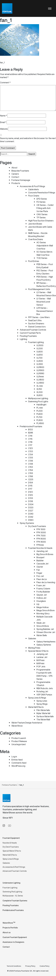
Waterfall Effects (36, 707)
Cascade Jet (42, 563)
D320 (30, 507)
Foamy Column (43, 588)
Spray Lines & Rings (37, 697)
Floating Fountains (28, 336)
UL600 (39, 351)
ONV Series (41, 214)
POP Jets (40, 666)
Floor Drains (33, 195)
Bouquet (40, 557)
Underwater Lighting (11, 882)
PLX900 (40, 423)
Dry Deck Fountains (37, 526)
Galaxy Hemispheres (45, 641)
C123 (30, 448)
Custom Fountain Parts (30, 332)
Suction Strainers (36, 323)
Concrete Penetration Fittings (41, 192)
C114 (30, 435)
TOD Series (41, 258)
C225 (30, 479)
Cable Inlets (33, 189)
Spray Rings (42, 703)
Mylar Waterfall (43, 713)
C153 (30, 467)
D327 (30, 510)
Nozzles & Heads (10, 842)
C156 (30, 476)
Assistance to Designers (13, 942)
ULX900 (40, 382)
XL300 (39, 392)
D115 (30, 485)
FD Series (40, 201)
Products (15, 183)
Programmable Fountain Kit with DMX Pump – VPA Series (44, 674)
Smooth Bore (42, 626)
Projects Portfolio (10, 927)
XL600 (39, 395)
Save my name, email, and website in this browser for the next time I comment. (28, 140)
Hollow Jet (41, 597)
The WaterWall (43, 719)
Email (3, 122)
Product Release (19, 741)
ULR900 (40, 370)
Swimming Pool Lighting (12, 891)
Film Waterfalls (43, 710)
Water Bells (41, 635)
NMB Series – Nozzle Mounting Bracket (37, 235)
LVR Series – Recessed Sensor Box (44, 311)
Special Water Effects (38, 650)
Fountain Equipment (11, 838)
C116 (30, 442)
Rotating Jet (42, 691)
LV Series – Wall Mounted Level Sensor (43, 301)
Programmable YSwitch (43, 684)
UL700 (39, 357)
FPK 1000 (40, 529)
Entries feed (17, 759)
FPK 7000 (41, 535)
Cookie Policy (44, 966)
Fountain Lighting (36, 342)
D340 (30, 513)
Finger (39, 573)
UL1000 (39, 345)
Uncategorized (18, 744)
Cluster (39, 566)
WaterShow (17, 725)
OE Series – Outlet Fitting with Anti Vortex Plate (45, 208)
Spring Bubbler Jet (45, 629)
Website (4, 128)
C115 (30, 438)
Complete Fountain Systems (15, 900)
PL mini (39, 407)
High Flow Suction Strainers (41, 220)
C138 (30, 463)
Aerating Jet (42, 551)
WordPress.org (18, 765)
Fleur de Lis (41, 579)
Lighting (23, 339)
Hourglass (41, 601)
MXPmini (40, 663)
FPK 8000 (41, 538)
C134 (30, 454)
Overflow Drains (35, 239)
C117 (30, 445)
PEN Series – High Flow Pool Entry (44, 278)
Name (3, 115)
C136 (30, 460)
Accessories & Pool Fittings (32, 186)
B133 (30, 429)
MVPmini (40, 660)
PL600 (39, 414)
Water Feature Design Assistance (26, 722)
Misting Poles (34, 647)
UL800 (39, 360)
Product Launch (18, 738)
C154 (30, 470)
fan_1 (2, 62)
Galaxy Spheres (43, 644)
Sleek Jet (40, 622)
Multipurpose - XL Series (13, 895)
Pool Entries (33, 261)
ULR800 (40, 367)
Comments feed (18, 762)
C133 (30, 451)
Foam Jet (40, 585)
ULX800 (40, 379)
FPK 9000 (41, 541)
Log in (14, 756)
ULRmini (40, 376)
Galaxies (32, 638)
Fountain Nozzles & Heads (40, 548)
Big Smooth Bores (44, 554)
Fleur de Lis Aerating (45, 582)
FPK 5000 (41, 532)
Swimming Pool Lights (38, 401)
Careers (15, 173)
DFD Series (41, 198)
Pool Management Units (39, 289)
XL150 (39, 389)
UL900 (39, 364)
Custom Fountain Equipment (15, 937)
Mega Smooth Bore (45, 610)
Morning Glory (42, 613)
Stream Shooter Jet (45, 632)
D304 (30, 504)
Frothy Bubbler (43, 591)
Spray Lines (41, 700)
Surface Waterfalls (45, 716)
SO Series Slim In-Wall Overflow (44, 253)
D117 (30, 488)
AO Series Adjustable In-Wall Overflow (44, 245)
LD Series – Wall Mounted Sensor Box (46, 294)
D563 (30, 520)
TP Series (41, 217)
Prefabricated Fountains (31, 426)
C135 (30, 457)
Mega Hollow (42, 607)
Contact (15, 177)
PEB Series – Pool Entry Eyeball (44, 266)
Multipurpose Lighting (38, 398)
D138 (30, 501)
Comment (5, 82)
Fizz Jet (40, 576)
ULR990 (40, 373)
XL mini (39, 385)
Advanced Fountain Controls (33, 329)
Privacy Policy (30, 966)
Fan (38, 569)
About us (7, 932)
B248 (30, 432)
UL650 (39, 354)
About (14, 167)
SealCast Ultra (35, 320)
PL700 (39, 417)
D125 (30, 495)
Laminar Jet (41, 657)
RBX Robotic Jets (44, 688)
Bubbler (40, 560)
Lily (37, 604)
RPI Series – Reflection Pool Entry (46, 284)
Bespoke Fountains (20, 170)
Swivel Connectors (37, 326)
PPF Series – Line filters (39, 317)
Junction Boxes (35, 223)
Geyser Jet (41, 594)
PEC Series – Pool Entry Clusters (44, 272)
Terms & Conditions (14, 966)
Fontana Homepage (20, 180)
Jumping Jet (42, 654)
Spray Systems (27, 523)
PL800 (39, 420)
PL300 (39, 410)
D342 (30, 516)
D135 (30, 498)
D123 (30, 491)
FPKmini (40, 544)
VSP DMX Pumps (44, 694)
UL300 (39, 348)
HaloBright (41, 404)
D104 (30, 482)
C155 (30, 473)
